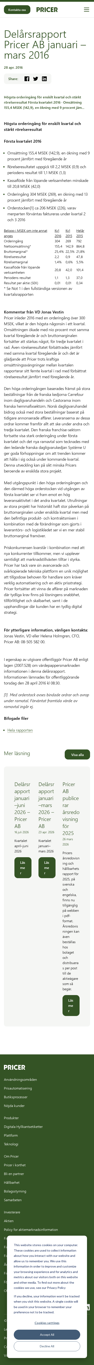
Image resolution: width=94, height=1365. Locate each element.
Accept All (47, 1334)
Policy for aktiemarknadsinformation (31, 1229)
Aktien (9, 1220)
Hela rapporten (20, 730)
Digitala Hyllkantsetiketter (23, 1126)
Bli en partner (14, 1173)
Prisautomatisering (18, 1088)
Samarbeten (13, 1199)
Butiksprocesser (15, 1097)
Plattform (11, 1135)
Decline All (47, 1346)
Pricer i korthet (15, 1165)
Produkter (11, 1117)
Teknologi (11, 1144)
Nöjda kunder (14, 1105)
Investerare (12, 1212)
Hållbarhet (11, 1182)
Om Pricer (11, 1156)
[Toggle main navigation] (86, 9)
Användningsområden (20, 1079)
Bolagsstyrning (15, 1191)
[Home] (47, 9)
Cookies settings (47, 1323)
